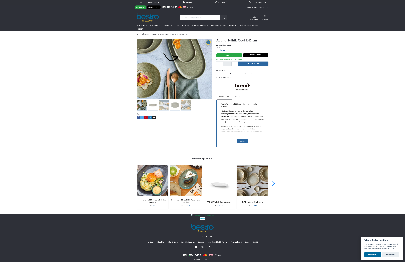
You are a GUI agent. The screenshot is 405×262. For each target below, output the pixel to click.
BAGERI (231, 25)
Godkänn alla (372, 254)
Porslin (154, 34)
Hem (138, 34)
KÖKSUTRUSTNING (199, 25)
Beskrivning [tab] (224, 96)
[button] (273, 183)
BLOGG (255, 242)
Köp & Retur (173, 242)
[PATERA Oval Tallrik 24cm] (252, 182)
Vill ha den (254, 64)
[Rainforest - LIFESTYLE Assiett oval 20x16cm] (186, 180)
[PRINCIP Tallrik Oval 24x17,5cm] (219, 182)
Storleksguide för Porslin (217, 242)
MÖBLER (140, 29)
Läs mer (242, 141)
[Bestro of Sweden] (148, 17)
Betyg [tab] (237, 96)
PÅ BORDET (141, 25)
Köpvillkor (161, 242)
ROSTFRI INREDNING (248, 25)
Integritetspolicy (188, 242)
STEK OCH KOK (181, 25)
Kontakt (150, 242)
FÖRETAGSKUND (153, 7)
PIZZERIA (166, 25)
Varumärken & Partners (240, 242)
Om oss (201, 242)
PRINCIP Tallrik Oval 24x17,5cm (219, 202)
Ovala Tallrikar (165, 34)
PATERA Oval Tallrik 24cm (252, 202)
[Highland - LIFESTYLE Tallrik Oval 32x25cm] (152, 180)
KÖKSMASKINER (217, 25)
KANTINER (154, 25)
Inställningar (390, 254)
